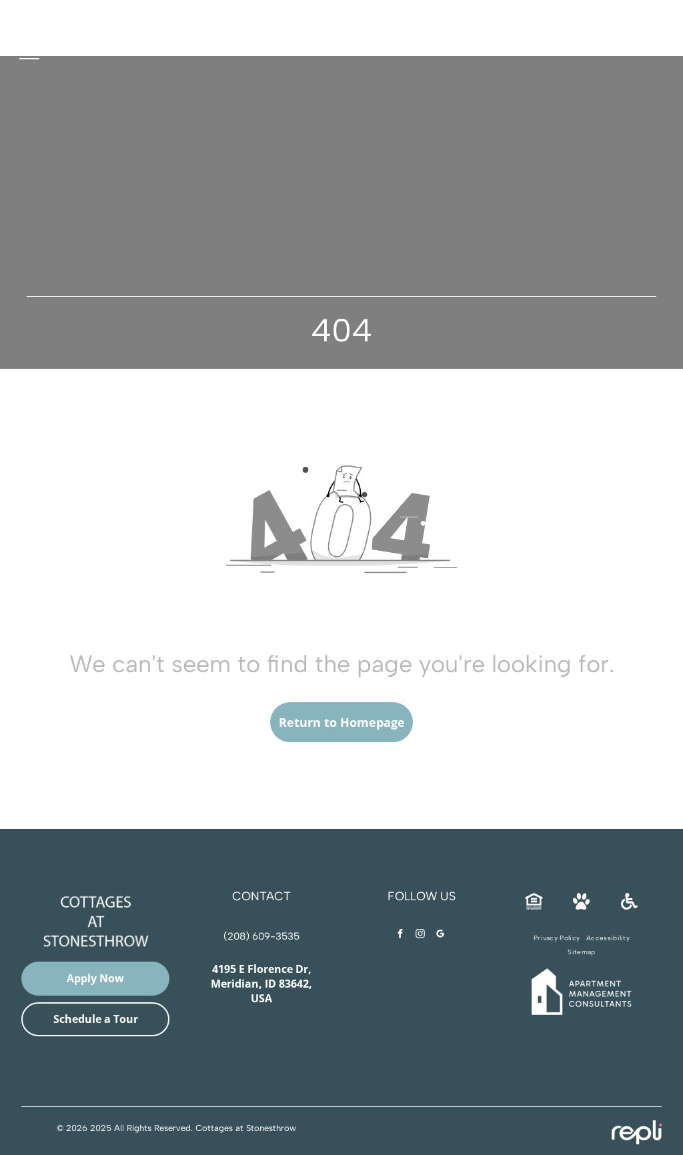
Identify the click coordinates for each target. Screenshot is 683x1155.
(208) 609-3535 (261, 936)
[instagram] (420, 935)
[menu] (29, 53)
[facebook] (400, 935)
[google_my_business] (440, 935)
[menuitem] (556, 938)
